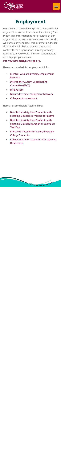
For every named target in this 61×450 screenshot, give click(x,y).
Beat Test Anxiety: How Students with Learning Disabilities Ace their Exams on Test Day (32, 123)
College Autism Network (23, 98)
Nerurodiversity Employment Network (31, 94)
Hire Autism (16, 89)
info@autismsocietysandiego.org (21, 60)
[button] (56, 6)
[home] (13, 6)
